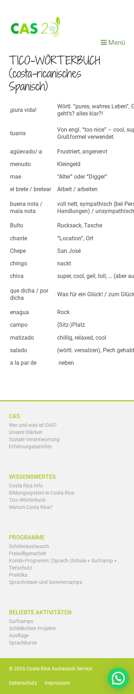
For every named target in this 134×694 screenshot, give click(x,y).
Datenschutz (23, 683)
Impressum (57, 683)
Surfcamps (21, 621)
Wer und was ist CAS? (33, 425)
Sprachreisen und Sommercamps (45, 582)
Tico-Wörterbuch (27, 500)
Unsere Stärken (26, 432)
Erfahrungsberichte (30, 447)
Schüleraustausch (29, 546)
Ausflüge (19, 636)
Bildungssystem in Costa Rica (41, 493)
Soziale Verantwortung (34, 439)
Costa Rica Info (26, 486)
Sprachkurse (23, 643)
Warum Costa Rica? (31, 507)
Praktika (18, 575)
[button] (118, 678)
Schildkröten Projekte (32, 628)
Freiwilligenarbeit (27, 554)
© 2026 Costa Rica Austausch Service (50, 669)
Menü (115, 42)
